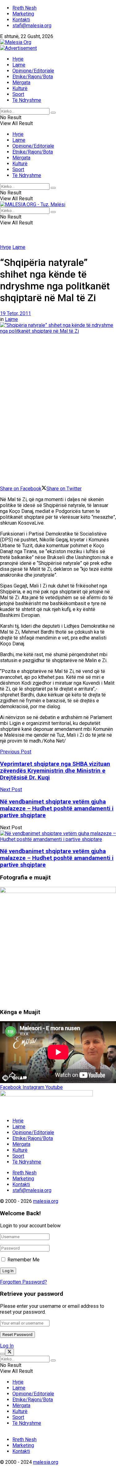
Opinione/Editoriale (33, 71)
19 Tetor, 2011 (15, 313)
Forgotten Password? (23, 1282)
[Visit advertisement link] (18, 48)
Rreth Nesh (24, 8)
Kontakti (21, 20)
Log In (7, 1346)
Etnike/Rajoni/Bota (32, 77)
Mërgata (21, 82)
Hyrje (18, 59)
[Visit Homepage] (15, 42)
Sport (18, 94)
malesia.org (45, 1201)
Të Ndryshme (26, 100)
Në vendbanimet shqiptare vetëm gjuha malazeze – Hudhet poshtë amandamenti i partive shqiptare (57, 858)
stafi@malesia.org (31, 25)
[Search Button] (53, 113)
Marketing (23, 14)
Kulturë (20, 88)
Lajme (18, 65)
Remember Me (23, 1260)
